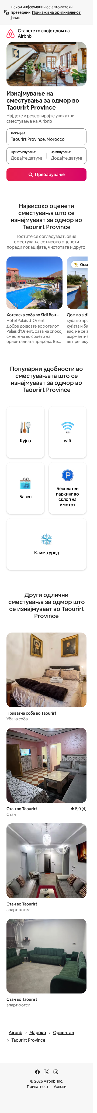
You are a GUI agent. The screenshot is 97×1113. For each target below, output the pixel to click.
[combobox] (46, 139)
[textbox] (26, 158)
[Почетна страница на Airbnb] (10, 33)
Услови (60, 1086)
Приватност (37, 1086)
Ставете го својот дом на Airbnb (44, 33)
